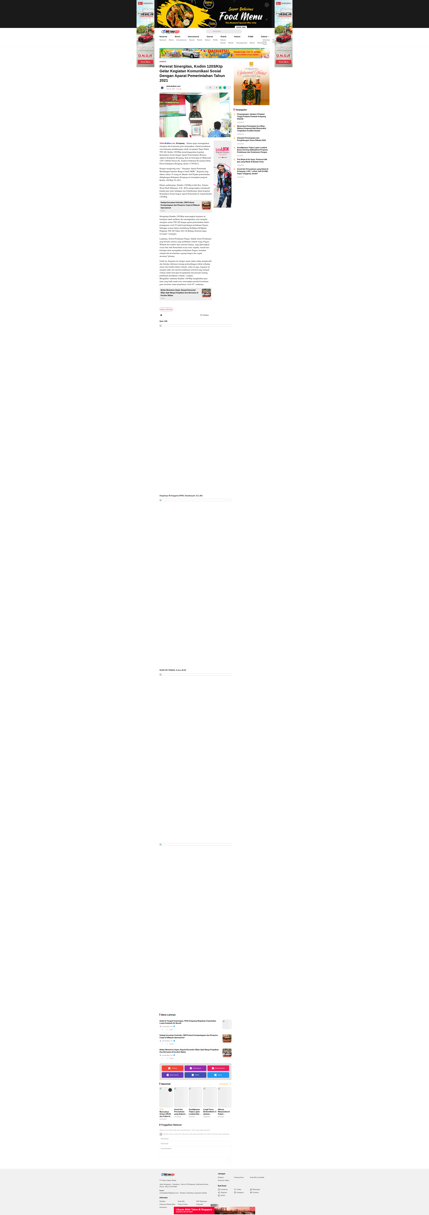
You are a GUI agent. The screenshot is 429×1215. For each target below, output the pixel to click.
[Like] (207, 87)
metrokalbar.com (173, 86)
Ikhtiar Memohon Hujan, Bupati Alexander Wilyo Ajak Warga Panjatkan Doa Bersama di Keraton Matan (179, 292)
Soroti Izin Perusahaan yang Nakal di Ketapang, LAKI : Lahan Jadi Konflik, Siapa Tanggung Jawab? (252, 171)
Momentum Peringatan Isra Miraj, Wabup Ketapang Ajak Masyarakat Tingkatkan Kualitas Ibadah (251, 128)
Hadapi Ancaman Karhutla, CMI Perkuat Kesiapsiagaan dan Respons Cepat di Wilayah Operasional (180, 205)
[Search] (209, 31)
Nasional (165, 1084)
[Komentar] (213, 87)
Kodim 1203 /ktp (166, 309)
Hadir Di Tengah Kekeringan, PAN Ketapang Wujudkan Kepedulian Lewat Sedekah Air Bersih (188, 1022)
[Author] (162, 87)
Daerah (163, 61)
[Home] (262, 31)
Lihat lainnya (223, 1084)
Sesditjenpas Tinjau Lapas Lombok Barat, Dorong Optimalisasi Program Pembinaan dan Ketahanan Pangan (252, 150)
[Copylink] (224, 87)
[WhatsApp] (220, 87)
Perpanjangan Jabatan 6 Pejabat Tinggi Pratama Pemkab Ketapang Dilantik (251, 116)
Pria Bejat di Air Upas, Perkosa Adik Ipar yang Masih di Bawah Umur (252, 160)
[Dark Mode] (268, 31)
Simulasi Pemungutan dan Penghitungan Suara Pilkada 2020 (251, 139)
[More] (229, 87)
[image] (227, 1024)
